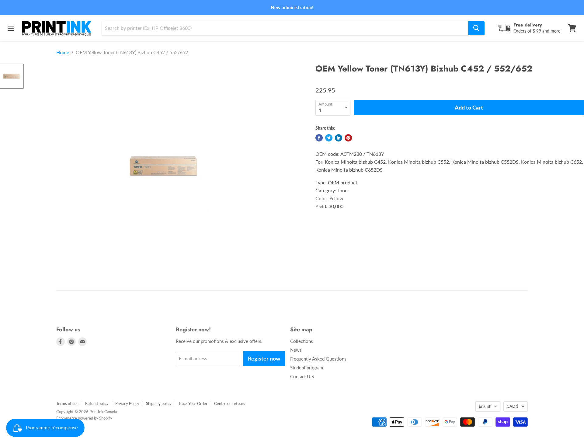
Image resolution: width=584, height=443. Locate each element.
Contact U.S (302, 376)
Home (62, 52)
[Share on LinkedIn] (338, 137)
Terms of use (67, 403)
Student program (306, 367)
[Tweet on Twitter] (328, 137)
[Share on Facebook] (319, 137)
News (296, 350)
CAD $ (513, 406)
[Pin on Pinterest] (348, 137)
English (485, 406)
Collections (301, 341)
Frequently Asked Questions (318, 358)
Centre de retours (229, 403)
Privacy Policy (127, 403)
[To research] (476, 28)
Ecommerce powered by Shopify (84, 418)
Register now (264, 358)
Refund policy (97, 403)
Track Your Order (192, 403)
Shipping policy (159, 403)
